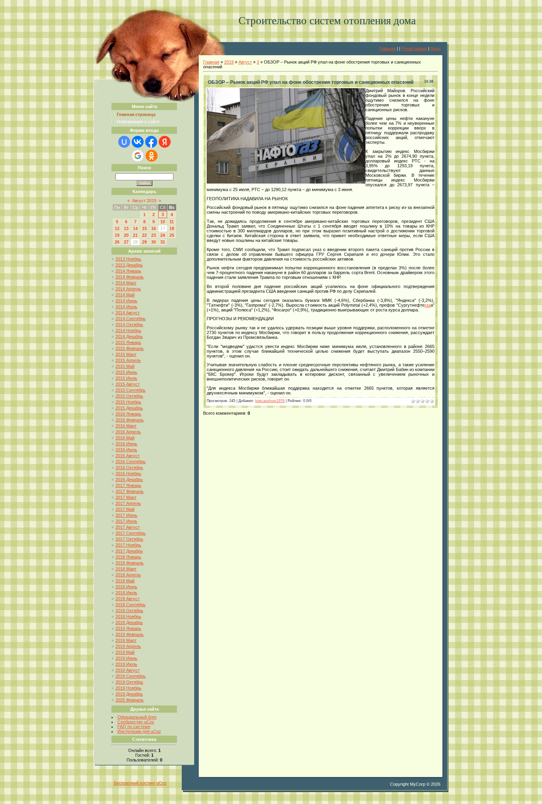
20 (126, 235)
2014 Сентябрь (130, 318)
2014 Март (125, 282)
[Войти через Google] (137, 155)
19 (117, 235)
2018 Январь (128, 557)
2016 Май (125, 437)
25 (171, 235)
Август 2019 (144, 200)
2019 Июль (126, 664)
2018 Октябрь (129, 610)
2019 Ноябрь (128, 688)
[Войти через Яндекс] (165, 142)
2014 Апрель (128, 288)
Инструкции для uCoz (139, 731)
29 (144, 242)
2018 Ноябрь (128, 616)
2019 (229, 62)
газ (428, 305)
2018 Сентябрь (130, 604)
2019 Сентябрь (130, 676)
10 (162, 221)
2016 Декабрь (129, 479)
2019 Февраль (129, 634)
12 (117, 228)
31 (162, 242)
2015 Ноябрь (128, 402)
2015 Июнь (126, 372)
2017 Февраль (129, 491)
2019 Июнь (126, 658)
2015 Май (125, 366)
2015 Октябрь (129, 396)
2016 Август (127, 455)
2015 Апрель (128, 360)
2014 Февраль (129, 276)
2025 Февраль (129, 700)
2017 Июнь (126, 515)
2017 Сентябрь (130, 533)
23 (153, 235)
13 (126, 228)
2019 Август (127, 670)
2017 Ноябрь (128, 545)
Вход (435, 48)
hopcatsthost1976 (269, 401)
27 (126, 242)
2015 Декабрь (129, 408)
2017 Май (125, 509)
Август (245, 62)
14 (135, 228)
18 (171, 228)
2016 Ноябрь (128, 473)
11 (171, 221)
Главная (387, 48)
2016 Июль (126, 449)
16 (153, 228)
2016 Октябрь (129, 467)
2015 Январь (128, 342)
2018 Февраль (129, 562)
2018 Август (127, 598)
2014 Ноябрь (128, 330)
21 (135, 235)
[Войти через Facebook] (151, 142)
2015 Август (127, 384)
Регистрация (414, 48)
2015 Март (125, 354)
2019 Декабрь (129, 694)
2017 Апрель (128, 503)
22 (144, 235)
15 (144, 228)
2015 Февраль (129, 348)
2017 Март (125, 497)
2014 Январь (128, 271)
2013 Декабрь (129, 265)
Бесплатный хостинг (134, 783)
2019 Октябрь (129, 682)
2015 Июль (126, 378)
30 (153, 242)
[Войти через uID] (124, 142)
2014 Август (127, 312)
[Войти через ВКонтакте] (138, 142)
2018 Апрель (128, 574)
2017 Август (127, 527)
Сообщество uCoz (135, 721)
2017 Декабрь (129, 551)
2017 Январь (128, 485)
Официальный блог (137, 717)
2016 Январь (128, 414)
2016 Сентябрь (130, 461)
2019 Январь (128, 628)
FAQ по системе (133, 726)
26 (117, 242)
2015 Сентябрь (130, 390)
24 (162, 235)
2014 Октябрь (129, 324)
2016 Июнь (126, 443)
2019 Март (125, 640)
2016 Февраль (129, 419)
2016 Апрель (128, 431)
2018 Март (125, 568)
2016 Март (125, 425)
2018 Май (125, 580)
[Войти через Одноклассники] (152, 156)
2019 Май (125, 652)
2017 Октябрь (129, 539)
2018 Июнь (126, 586)
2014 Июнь (126, 300)
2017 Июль (126, 521)
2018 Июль (126, 592)
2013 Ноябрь (128, 259)
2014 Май (125, 294)
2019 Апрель (128, 646)
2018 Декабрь (129, 622)
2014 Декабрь (129, 336)
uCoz (161, 783)
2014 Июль (126, 306)
